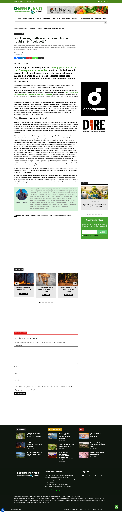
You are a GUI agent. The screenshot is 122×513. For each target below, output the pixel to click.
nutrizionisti (36, 215)
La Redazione (83, 509)
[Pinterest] (104, 1)
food (31, 215)
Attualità (98, 18)
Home (15, 28)
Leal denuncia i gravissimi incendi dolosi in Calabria (34, 444)
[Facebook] (99, 1)
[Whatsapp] (35, 58)
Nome (16, 366)
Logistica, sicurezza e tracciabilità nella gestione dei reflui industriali (65, 436)
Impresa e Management (43, 18)
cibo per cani (25, 215)
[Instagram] (102, 1)
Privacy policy (94, 235)
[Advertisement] (47, 230)
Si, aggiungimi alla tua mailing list (25, 390)
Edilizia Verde (66, 18)
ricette (50, 215)
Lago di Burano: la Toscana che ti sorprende (95, 435)
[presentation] (17, 283)
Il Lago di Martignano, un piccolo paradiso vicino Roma (34, 454)
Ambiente (18, 18)
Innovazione (56, 18)
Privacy (89, 509)
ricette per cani (57, 215)
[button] (39, 302)
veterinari (69, 215)
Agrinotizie (74, 18)
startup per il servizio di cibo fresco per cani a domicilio (45, 69)
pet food (45, 215)
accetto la (91, 235)
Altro (104, 18)
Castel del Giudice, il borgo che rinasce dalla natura (97, 444)
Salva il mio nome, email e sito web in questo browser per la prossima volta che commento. (44, 386)
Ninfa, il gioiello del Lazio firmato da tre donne (66, 445)
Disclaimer (100, 509)
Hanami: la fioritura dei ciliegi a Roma (97, 453)
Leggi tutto (23, 293)
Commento (18, 345)
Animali (25, 28)
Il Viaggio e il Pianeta (86, 18)
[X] (41, 58)
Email (16, 373)
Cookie (94, 509)
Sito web (16, 380)
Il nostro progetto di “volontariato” (70, 509)
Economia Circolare (29, 18)
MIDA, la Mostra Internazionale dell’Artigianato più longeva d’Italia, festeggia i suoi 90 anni (66, 456)
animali (19, 215)
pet (42, 215)
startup (64, 215)
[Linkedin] (23, 58)
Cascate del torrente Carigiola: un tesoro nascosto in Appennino (34, 435)
